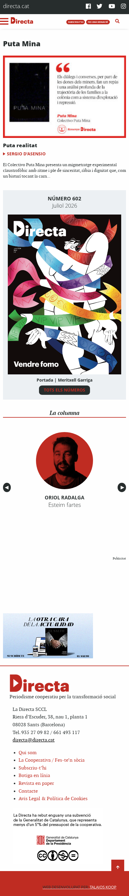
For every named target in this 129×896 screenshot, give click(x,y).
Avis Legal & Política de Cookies (53, 799)
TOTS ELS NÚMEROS (64, 390)
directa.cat (16, 6)
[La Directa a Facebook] (88, 6)
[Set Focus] (117, 21)
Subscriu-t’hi (32, 768)
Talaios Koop (79, 887)
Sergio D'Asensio (26, 154)
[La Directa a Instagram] (123, 6)
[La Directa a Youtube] (112, 6)
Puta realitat (20, 145)
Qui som (28, 753)
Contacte (28, 791)
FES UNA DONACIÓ (98, 21)
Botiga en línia (34, 776)
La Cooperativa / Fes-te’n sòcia (52, 760)
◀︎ (8, 487)
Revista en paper (36, 783)
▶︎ (123, 487)
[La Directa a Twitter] (99, 6)
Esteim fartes (64, 505)
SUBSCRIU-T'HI (75, 21)
